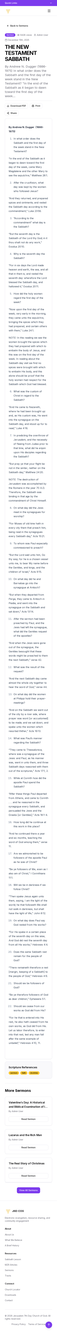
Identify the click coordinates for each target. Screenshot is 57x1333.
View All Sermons (28, 1190)
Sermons (9, 1270)
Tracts (8, 1275)
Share (13, 113)
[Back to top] (48, 1325)
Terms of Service (36, 1324)
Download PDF (18, 106)
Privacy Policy (19, 1324)
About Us (9, 1234)
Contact (9, 1300)
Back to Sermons (19, 25)
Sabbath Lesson (13, 1259)
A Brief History (12, 1245)
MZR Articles (11, 1264)
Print (37, 106)
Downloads (10, 1295)
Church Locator (12, 1289)
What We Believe (13, 1240)
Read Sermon (28, 1119)
